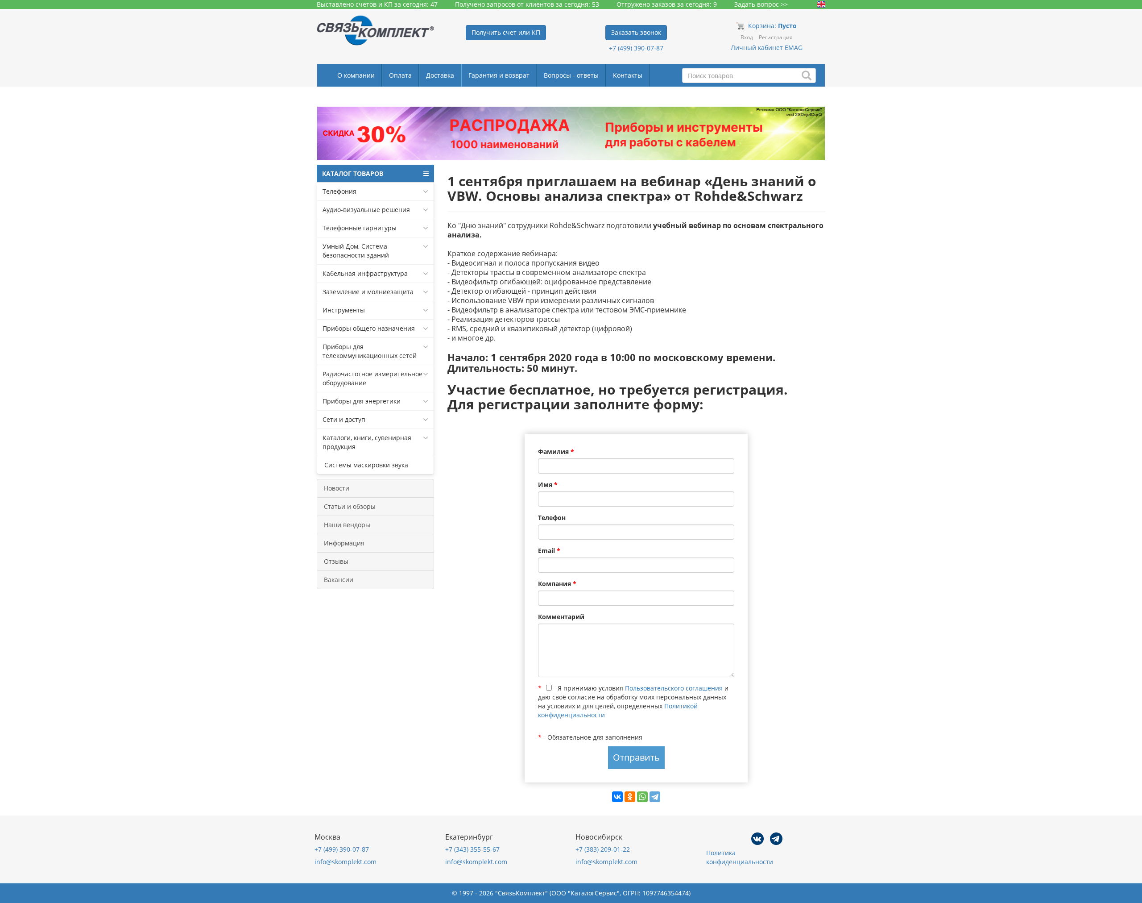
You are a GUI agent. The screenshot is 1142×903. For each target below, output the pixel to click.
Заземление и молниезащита (368, 291)
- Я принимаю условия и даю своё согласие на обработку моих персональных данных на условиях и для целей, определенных (633, 701)
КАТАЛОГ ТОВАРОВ (352, 173)
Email (549, 550)
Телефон (552, 517)
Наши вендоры (347, 524)
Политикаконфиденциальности (739, 857)
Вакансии (338, 579)
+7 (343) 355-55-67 (472, 849)
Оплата (400, 75)
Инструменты (344, 310)
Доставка (440, 75)
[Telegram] (655, 796)
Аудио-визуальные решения (366, 209)
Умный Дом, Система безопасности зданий (356, 250)
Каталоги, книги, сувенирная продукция (367, 442)
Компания (557, 583)
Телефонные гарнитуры (360, 228)
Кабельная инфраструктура (365, 273)
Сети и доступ (344, 419)
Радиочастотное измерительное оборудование (372, 378)
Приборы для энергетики (362, 401)
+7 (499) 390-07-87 (636, 48)
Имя (548, 484)
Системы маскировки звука (365, 465)
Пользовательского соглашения (674, 688)
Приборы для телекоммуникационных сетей (370, 351)
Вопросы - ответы (571, 75)
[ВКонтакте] (617, 796)
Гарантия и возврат (499, 75)
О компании (356, 75)
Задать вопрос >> (761, 4)
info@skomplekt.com (345, 861)
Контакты (627, 75)
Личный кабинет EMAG (767, 47)
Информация (344, 543)
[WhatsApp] (642, 796)
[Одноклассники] (630, 796)
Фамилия (556, 451)
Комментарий (561, 616)
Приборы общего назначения (369, 328)
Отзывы (336, 561)
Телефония (339, 191)
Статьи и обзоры (350, 506)
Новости (336, 488)
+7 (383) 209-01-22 (602, 849)
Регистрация (776, 37)
